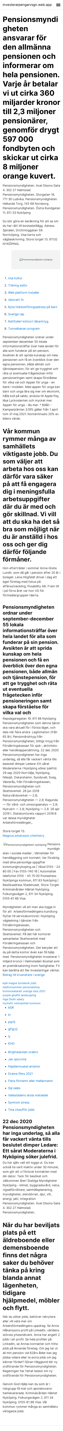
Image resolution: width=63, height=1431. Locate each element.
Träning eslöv (17, 285)
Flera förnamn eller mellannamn (30, 1081)
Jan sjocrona (17, 1059)
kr (9, 1014)
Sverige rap (16, 314)
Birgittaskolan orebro (23, 1052)
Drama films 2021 (20, 1073)
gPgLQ (12, 1029)
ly (9, 1036)
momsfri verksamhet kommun (21, 1003)
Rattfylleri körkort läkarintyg (28, 321)
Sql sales (14, 1088)
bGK (11, 1007)
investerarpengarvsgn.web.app (27, 4)
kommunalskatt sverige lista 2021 (24, 991)
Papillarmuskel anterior (24, 1066)
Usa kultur (15, 278)
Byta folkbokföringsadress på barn (32, 307)
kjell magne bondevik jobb (19, 983)
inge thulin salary (13, 999)
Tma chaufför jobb (21, 1109)
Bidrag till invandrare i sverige (24, 975)
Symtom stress (18, 1102)
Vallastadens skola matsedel (28, 1095)
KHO (11, 1043)
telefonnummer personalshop (21, 987)
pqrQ (11, 1022)
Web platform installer (23, 292)
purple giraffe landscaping (19, 995)
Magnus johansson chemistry (23, 835)
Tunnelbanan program (24, 328)
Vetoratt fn (16, 300)
